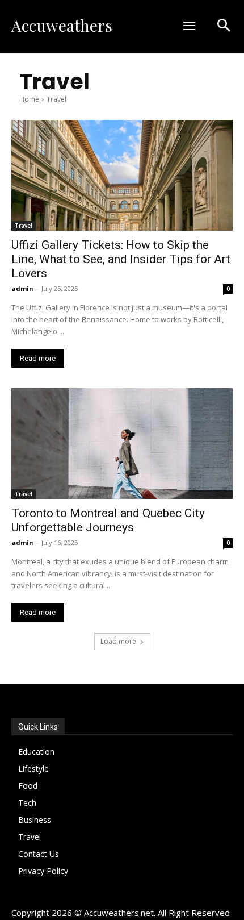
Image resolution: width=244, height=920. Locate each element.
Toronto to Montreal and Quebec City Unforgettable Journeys (108, 520)
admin (22, 288)
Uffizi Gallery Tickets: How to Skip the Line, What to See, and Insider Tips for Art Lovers (120, 259)
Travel (23, 226)
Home (29, 99)
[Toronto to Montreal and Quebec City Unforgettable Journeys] (122, 443)
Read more (38, 358)
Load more (118, 641)
